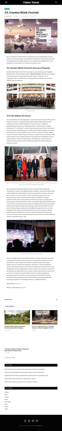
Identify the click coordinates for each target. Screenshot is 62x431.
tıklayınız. (18, 283)
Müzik (6, 404)
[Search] (56, 2)
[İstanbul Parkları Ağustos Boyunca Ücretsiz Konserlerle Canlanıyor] (17, 317)
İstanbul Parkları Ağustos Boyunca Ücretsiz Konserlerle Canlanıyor (15, 327)
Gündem (7, 8)
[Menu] (6, 2)
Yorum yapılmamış (25, 16)
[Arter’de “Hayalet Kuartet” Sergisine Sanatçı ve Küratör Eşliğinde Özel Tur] (44, 317)
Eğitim (6, 394)
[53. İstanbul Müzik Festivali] (31, 36)
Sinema (6, 406)
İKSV (24, 287)
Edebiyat (7, 392)
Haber (6, 399)
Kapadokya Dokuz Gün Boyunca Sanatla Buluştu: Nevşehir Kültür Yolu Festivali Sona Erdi (26, 375)
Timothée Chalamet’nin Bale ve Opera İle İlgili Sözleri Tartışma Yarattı (17, 349)
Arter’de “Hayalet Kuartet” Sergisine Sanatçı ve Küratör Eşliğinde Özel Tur (43, 327)
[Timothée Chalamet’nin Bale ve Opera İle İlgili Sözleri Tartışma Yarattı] (17, 340)
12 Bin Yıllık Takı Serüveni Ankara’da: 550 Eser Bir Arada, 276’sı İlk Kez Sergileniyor (25, 369)
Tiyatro (6, 409)
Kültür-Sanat (8, 401)
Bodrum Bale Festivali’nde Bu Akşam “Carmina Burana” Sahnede (20, 378)
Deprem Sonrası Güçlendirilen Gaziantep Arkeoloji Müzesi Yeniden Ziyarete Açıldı (24, 372)
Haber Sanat (8, 16)
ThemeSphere (39, 425)
